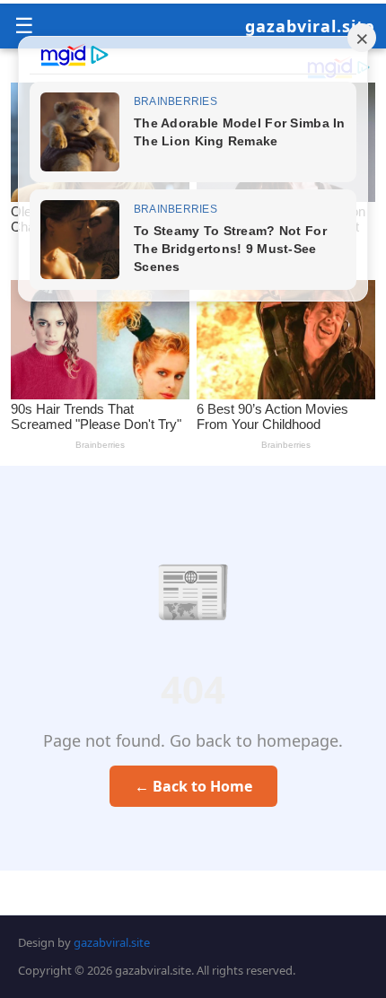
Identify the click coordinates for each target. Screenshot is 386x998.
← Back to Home (193, 786)
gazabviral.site (310, 26)
